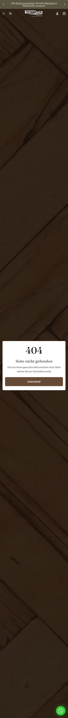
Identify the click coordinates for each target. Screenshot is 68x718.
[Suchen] (10, 13)
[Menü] (3, 13)
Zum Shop (34, 381)
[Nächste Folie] (64, 4)
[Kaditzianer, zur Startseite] (34, 13)
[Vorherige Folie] (3, 4)
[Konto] (57, 13)
